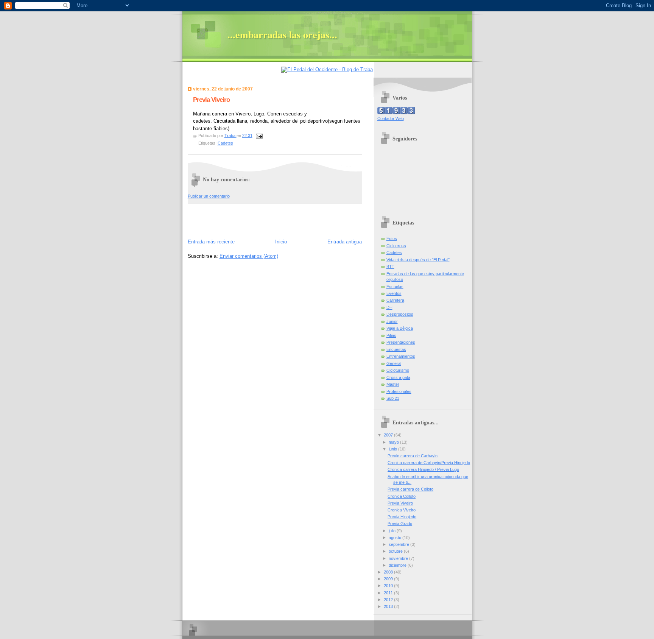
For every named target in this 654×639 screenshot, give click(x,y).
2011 (389, 593)
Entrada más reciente (211, 242)
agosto (395, 537)
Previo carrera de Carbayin (413, 456)
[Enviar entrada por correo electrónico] (259, 135)
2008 (389, 572)
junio (393, 449)
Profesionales (398, 391)
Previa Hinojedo (402, 516)
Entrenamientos (400, 356)
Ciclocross (396, 245)
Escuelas (394, 286)
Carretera (395, 300)
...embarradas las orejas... (282, 34)
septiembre (399, 544)
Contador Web (390, 118)
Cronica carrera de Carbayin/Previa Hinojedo (429, 462)
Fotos (391, 238)
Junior (392, 321)
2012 (389, 599)
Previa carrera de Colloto (410, 489)
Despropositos (399, 314)
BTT (390, 266)
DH (389, 307)
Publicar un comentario (209, 196)
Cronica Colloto (402, 496)
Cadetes (225, 143)
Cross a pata (398, 377)
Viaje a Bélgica (399, 328)
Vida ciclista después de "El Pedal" (418, 259)
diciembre (398, 565)
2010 (389, 585)
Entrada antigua (344, 242)
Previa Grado (400, 523)
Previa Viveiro (400, 503)
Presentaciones (400, 342)
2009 (389, 579)
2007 (389, 435)
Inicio (281, 242)
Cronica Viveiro (402, 510)
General (393, 363)
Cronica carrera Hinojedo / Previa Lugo (423, 469)
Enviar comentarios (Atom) (249, 256)
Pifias (391, 335)
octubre (396, 551)
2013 (389, 606)
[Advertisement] (232, 219)
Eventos (394, 293)
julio (393, 530)
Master (392, 384)
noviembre (399, 558)
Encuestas (396, 349)
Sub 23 (392, 398)
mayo (394, 442)
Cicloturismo (397, 370)
